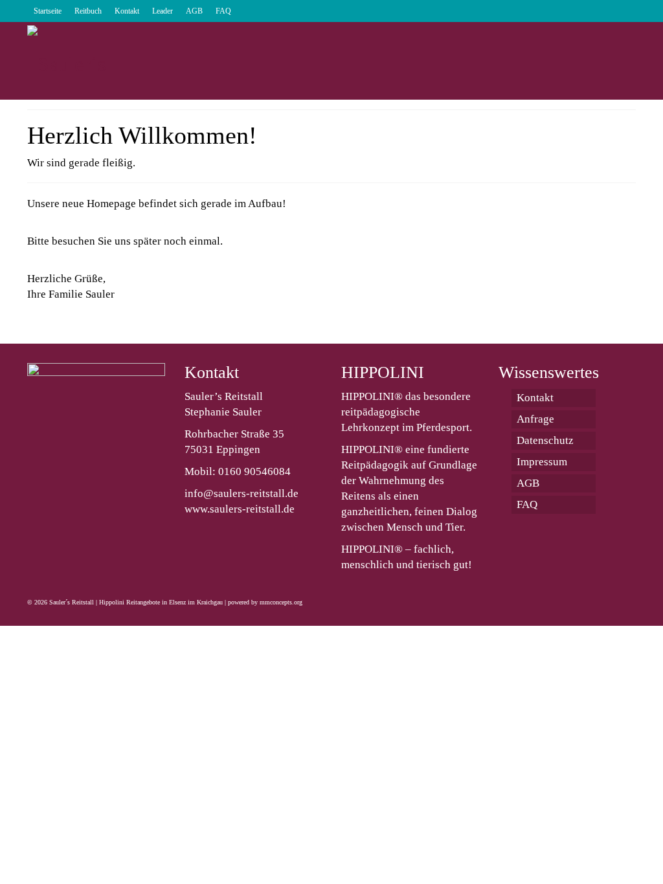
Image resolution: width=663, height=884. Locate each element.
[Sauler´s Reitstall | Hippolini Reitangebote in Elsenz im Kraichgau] (122, 61)
